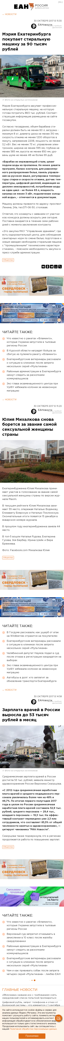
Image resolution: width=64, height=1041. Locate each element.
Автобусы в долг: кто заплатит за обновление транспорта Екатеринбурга (31, 679)
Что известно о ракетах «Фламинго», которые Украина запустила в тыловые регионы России (31, 342)
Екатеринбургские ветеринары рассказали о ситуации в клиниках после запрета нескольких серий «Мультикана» (34, 363)
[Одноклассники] (47, 266)
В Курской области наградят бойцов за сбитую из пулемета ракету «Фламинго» (32, 352)
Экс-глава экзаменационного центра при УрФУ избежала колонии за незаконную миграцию (32, 387)
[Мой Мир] (56, 266)
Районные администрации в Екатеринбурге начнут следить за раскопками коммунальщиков (34, 375)
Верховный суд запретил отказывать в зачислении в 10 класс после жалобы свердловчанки (31, 937)
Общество (8, 260)
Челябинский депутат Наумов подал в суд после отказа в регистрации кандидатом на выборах (34, 657)
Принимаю (32, 1036)
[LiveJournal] (60, 266)
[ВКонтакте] (43, 266)
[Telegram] (51, 266)
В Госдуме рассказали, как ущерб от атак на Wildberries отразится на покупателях (33, 634)
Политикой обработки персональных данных (33, 1029)
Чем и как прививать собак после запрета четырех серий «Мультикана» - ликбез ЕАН (34, 972)
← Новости (9, 14)
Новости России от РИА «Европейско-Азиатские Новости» (24, 6)
